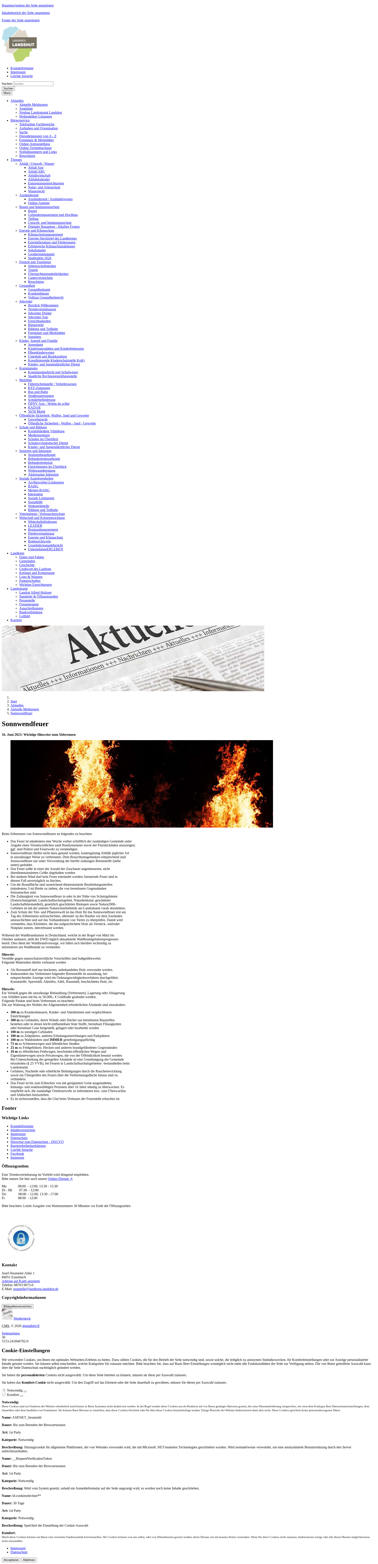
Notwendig (15, 1390)
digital (31, 1326)
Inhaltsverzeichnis (22, 1130)
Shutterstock (22, 1318)
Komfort (13, 1395)
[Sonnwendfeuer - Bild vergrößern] (141, 826)
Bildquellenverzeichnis (18, 1306)
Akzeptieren (11, 1560)
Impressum (18, 1134)
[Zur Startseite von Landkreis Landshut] (19, 61)
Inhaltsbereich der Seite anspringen (26, 13)
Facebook (17, 1153)
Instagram (17, 1157)
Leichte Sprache (21, 1150)
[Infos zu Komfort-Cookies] (21, 1396)
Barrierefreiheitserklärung (28, 1146)
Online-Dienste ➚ (60, 1179)
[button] (17, 101)
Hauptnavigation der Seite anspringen (28, 5)
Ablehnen (29, 1560)
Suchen (7, 83)
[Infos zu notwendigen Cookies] (25, 1391)
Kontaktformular (21, 1126)
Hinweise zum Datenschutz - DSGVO (37, 1142)
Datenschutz (19, 1138)
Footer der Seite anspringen (21, 20)
